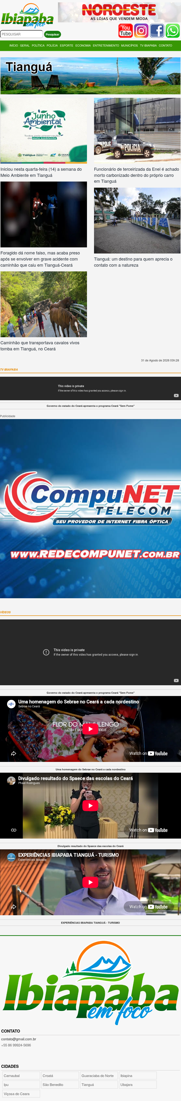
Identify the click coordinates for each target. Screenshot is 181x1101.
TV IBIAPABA (148, 45)
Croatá (48, 1075)
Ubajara (126, 1084)
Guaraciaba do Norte (98, 1075)
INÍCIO (13, 45)
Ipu (6, 1084)
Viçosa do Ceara (16, 1093)
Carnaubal (12, 1075)
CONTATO (165, 45)
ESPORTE (66, 45)
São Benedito (53, 1084)
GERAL (25, 45)
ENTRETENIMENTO (106, 45)
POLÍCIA (52, 45)
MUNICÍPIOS (129, 45)
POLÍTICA (38, 45)
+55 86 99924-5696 (16, 1044)
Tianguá (88, 1084)
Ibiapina (126, 1075)
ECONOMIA (83, 45)
